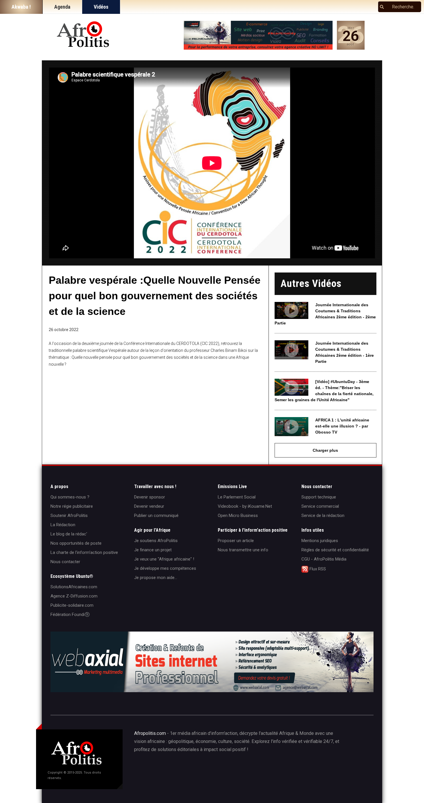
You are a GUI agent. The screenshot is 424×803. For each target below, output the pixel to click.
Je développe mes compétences (165, 568)
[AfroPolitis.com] (83, 34)
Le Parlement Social (237, 497)
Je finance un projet (153, 549)
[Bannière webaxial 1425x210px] (212, 662)
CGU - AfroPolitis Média (323, 559)
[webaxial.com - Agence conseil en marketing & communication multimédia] (258, 35)
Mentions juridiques (319, 540)
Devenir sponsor (149, 497)
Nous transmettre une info (243, 549)
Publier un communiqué (156, 515)
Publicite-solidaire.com (71, 605)
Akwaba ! (21, 7)
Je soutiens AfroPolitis (156, 540)
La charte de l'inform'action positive (84, 552)
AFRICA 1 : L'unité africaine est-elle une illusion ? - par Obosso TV (342, 426)
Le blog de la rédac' (68, 534)
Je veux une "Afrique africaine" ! (164, 559)
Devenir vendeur (149, 506)
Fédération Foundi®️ (70, 614)
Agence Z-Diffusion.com (73, 596)
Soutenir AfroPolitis (69, 515)
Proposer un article (236, 540)
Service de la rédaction (322, 515)
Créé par (208, 769)
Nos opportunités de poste (76, 543)
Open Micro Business (238, 515)
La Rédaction (62, 524)
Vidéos (101, 7)
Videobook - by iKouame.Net (245, 506)
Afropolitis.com (150, 733)
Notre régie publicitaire (71, 506)
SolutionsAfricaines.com (73, 586)
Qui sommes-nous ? (69, 497)
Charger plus (325, 450)
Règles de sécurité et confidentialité (335, 549)
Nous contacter (65, 561)
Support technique (318, 497)
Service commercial (320, 506)
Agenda (62, 7)
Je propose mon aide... (155, 577)
